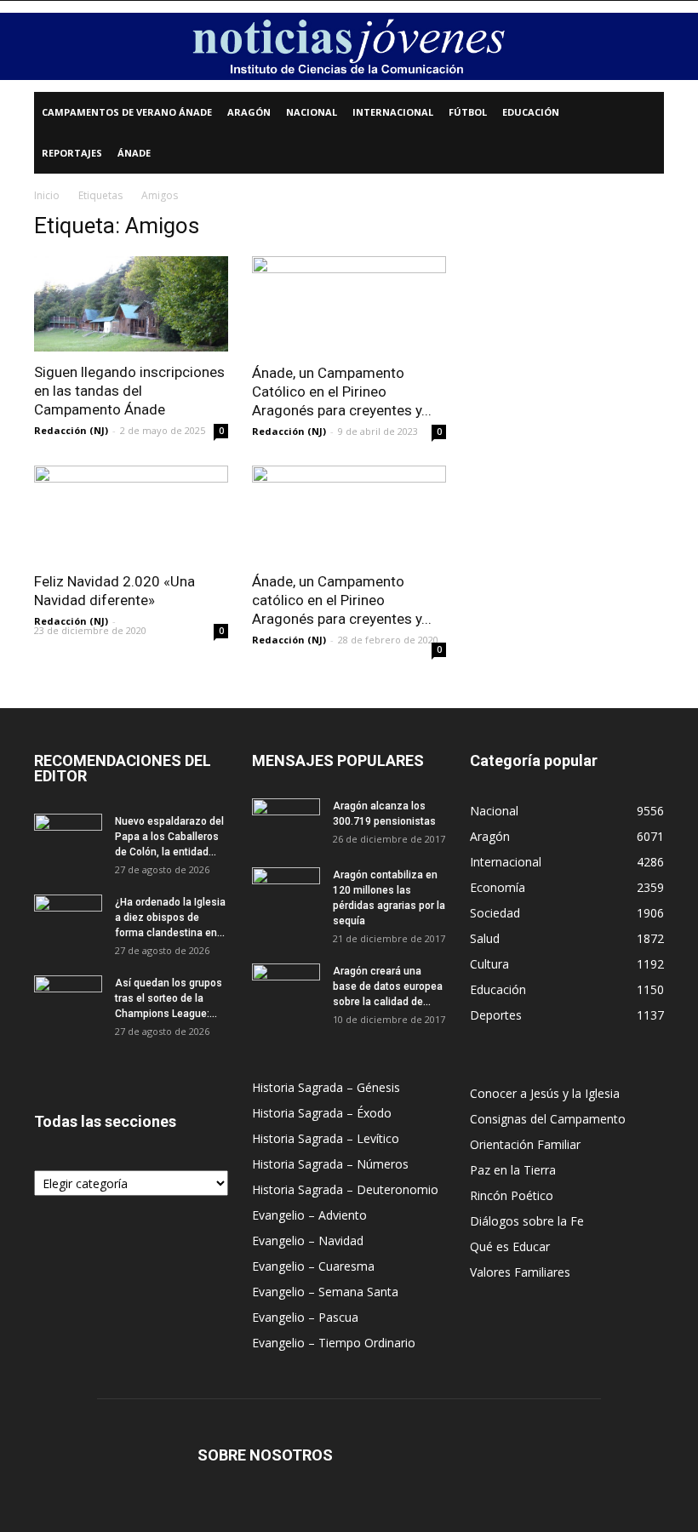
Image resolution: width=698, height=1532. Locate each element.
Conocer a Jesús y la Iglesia (545, 1093)
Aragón (249, 112)
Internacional (392, 112)
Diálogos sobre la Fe (527, 1221)
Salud (485, 938)
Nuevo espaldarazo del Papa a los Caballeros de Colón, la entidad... (169, 836)
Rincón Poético (511, 1195)
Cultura (489, 964)
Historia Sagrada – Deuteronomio (345, 1189)
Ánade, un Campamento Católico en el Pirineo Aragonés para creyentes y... (342, 391)
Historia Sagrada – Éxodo (322, 1113)
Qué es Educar (510, 1246)
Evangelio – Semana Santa (325, 1291)
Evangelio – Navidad (307, 1240)
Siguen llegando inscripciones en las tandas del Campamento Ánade (129, 390)
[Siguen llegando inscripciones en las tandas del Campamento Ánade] (131, 304)
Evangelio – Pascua (305, 1317)
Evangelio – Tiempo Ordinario (333, 1343)
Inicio (47, 195)
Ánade (134, 152)
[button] (643, 113)
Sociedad (495, 913)
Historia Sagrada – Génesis (326, 1087)
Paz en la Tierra (513, 1170)
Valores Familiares (520, 1272)
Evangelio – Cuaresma (313, 1266)
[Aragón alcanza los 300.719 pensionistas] (286, 822)
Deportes (496, 1015)
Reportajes (72, 152)
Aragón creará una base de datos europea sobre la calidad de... (388, 986)
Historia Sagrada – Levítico (325, 1138)
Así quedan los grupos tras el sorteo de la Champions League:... (168, 998)
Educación (530, 112)
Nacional (311, 112)
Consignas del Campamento (548, 1119)
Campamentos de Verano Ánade (127, 112)
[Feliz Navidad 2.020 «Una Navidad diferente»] (131, 514)
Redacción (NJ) (71, 430)
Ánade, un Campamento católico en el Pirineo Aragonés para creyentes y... (342, 600)
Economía (497, 887)
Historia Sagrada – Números (330, 1164)
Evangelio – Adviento (309, 1215)
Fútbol (468, 112)
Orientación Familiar (525, 1144)
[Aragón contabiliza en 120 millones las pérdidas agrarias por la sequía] (286, 891)
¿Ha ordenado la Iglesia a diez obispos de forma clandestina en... (170, 917)
